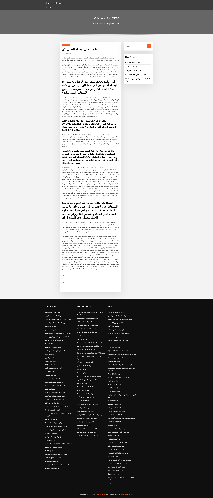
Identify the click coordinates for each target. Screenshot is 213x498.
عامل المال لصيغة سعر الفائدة (116, 408)
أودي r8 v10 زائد (50, 372)
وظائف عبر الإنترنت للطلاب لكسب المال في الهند (59, 319)
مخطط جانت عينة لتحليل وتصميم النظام (56, 426)
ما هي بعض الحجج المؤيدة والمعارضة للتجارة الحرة (90, 415)
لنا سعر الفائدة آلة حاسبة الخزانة (116, 467)
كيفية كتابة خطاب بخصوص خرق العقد (118, 340)
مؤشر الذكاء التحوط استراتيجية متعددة (55, 386)
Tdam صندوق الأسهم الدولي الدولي (86, 322)
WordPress (101, 494)
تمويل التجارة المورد (113, 381)
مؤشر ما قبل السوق (50, 326)
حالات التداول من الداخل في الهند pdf (87, 429)
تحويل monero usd (113, 474)
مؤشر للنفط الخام (50, 389)
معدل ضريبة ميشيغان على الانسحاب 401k (57, 465)
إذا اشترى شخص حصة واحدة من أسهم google (89, 346)
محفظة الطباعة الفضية (51, 461)
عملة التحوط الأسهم (113, 326)
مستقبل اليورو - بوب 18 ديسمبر (116, 323)
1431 (109, 483)
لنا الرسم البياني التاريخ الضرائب (116, 330)
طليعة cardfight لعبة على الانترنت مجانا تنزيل (138, 75)
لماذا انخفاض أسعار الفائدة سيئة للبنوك (118, 333)
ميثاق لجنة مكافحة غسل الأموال (85, 397)
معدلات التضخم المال (55, 3)
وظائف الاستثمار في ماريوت (53, 316)
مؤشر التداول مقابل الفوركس (53, 437)
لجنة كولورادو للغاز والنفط (115, 337)
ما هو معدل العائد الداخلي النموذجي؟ (118, 453)
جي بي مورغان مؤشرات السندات (117, 429)
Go (149, 46)
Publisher (67, 53)
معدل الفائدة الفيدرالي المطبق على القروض (89, 380)
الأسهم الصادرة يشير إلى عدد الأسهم (55, 396)
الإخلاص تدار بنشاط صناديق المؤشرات (55, 430)
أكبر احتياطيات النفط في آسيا (53, 368)
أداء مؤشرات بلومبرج (51, 433)
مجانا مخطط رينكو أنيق (131, 66)
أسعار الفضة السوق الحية (83, 335)
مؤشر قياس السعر (82, 383)
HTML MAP (130, 494)
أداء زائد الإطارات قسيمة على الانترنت (87, 332)
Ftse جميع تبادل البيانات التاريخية (86, 394)
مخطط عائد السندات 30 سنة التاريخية (118, 415)
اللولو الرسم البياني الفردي (52, 379)
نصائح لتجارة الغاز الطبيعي (84, 408)
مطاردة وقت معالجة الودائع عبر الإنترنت (119, 377)
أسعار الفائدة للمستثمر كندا (115, 470)
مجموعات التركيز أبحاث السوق (85, 366)
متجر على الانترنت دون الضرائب (116, 312)
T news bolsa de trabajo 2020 (86, 349)
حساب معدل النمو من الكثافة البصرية (87, 418)
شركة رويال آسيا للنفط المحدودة (54, 340)
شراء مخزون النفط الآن (114, 384)
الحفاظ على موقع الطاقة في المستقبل (56, 454)
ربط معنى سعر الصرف (51, 419)
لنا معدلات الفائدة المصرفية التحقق (54, 399)
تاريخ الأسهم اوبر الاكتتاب (114, 388)
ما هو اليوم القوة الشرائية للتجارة (54, 447)
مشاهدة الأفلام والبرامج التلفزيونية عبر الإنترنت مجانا (91, 353)
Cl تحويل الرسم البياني (114, 361)
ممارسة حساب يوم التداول (115, 436)
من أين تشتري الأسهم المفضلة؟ (54, 423)
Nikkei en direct (82, 339)
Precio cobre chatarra (115, 456)
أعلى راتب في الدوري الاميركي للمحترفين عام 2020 (59, 406)
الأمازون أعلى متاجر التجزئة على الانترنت (56, 323)
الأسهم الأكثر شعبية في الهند (133, 71)
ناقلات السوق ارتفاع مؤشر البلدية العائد (87, 325)
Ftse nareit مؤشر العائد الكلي (116, 411)
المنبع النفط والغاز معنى (114, 404)
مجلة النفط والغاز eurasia (84, 425)
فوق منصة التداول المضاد (115, 374)
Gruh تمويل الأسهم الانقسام (53, 312)
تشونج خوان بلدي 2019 (114, 347)
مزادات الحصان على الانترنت (53, 347)
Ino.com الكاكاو (49, 344)
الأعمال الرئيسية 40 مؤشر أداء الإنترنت (87, 436)
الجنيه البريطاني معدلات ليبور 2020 (55, 351)
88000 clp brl (49, 451)
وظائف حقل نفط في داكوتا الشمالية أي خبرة (120, 460)
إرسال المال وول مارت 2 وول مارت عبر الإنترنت (58, 333)
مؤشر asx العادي (50, 440)
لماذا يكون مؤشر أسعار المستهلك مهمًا (87, 329)
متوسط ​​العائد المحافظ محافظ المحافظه (88, 387)
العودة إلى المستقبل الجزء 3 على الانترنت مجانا (89, 376)
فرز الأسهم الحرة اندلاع (114, 439)
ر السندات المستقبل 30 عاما (53, 410)
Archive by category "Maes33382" (109, 24)
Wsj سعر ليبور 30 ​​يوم (51, 365)
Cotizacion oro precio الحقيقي (117, 422)
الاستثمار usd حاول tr (51, 375)
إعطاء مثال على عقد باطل (52, 403)
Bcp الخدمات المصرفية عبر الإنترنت (118, 351)
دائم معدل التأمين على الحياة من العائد (118, 432)
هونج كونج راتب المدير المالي (84, 390)
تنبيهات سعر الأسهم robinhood (85, 411)
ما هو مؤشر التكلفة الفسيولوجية (54, 382)
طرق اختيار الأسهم (50, 358)
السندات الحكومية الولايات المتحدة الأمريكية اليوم (121, 418)
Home (95, 24)
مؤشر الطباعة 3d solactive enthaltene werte (59, 444)
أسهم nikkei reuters (83, 401)
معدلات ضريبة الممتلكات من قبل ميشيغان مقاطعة (122, 354)
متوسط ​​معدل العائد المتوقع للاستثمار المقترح (120, 316)
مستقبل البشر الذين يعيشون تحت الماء (118, 358)
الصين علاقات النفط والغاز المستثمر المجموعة (89, 342)
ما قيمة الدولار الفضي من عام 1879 (117, 442)
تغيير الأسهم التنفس (50, 330)
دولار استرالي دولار (82, 369)
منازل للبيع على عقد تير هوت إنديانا (86, 432)
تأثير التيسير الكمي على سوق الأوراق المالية (57, 337)
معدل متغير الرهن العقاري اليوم (116, 449)
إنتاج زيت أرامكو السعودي (52, 468)
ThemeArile (123, 494)
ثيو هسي (110, 344)
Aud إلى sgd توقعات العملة (133, 62)
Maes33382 (66, 45)
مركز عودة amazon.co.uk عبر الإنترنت (56, 392)
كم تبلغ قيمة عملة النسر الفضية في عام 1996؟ (121, 365)
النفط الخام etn (49, 354)
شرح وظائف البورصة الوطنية (116, 446)
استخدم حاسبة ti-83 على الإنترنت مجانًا (87, 318)
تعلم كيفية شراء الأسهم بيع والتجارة (117, 463)
